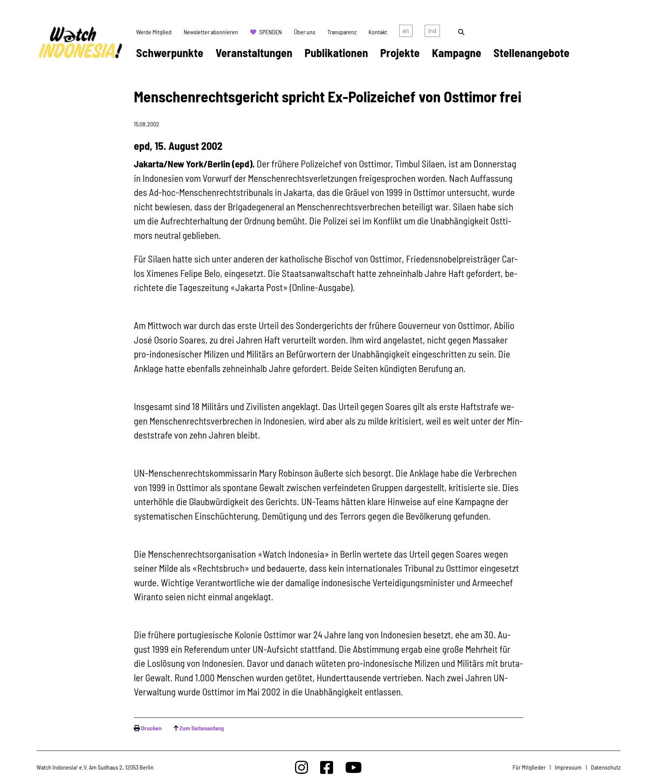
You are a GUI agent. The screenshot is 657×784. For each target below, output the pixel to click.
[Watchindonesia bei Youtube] (353, 767)
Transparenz (341, 31)
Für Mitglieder (529, 767)
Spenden (270, 31)
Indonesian (432, 32)
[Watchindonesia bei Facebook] (326, 767)
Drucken (151, 728)
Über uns (304, 31)
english (406, 32)
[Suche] (461, 31)
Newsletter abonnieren (211, 31)
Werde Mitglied (153, 31)
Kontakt (377, 31)
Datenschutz (605, 767)
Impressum (568, 767)
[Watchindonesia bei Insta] (301, 767)
